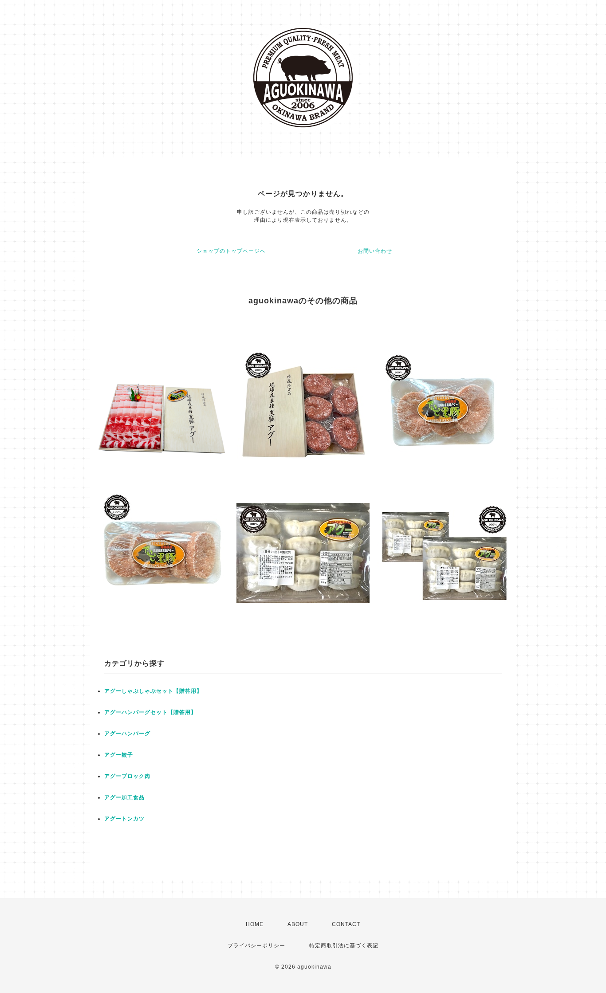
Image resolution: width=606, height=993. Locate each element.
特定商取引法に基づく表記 (343, 945)
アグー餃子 (118, 755)
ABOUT (297, 924)
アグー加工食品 (124, 797)
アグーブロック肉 (127, 776)
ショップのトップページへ (231, 251)
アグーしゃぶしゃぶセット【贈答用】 (153, 691)
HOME (255, 924)
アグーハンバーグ (127, 733)
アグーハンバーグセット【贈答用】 (150, 712)
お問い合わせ (375, 251)
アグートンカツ (124, 819)
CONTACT (346, 924)
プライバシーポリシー (256, 945)
